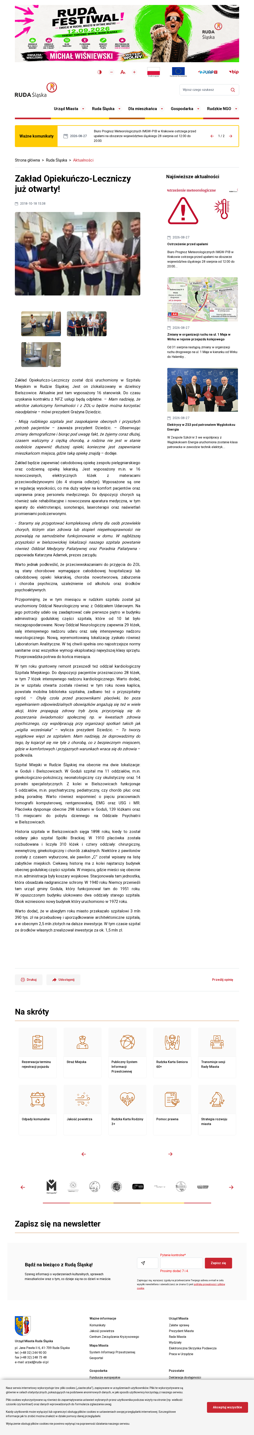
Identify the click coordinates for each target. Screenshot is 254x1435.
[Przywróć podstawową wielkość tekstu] (122, 72)
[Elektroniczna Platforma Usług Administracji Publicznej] (207, 72)
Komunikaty (97, 1325)
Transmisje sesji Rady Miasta (217, 1053)
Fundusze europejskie (104, 1377)
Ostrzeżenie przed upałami (146, 136)
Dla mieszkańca (142, 108)
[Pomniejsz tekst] (111, 72)
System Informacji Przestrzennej (112, 1352)
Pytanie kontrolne (173, 1255)
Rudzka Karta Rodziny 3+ (127, 1110)
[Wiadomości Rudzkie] (181, 1186)
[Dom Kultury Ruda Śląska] (159, 1186)
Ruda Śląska (103, 108)
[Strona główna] (36, 90)
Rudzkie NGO (219, 108)
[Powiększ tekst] (134, 72)
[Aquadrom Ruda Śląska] (203, 1187)
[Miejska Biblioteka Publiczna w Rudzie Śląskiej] (116, 1186)
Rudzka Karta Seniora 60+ (172, 1053)
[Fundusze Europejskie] (178, 72)
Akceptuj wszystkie (227, 1407)
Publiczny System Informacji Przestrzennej (127, 1053)
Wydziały (175, 1342)
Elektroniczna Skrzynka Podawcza (192, 1348)
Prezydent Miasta (181, 1331)
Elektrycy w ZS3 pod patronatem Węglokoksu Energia (202, 408)
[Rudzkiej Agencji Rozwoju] (73, 1186)
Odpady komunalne (38, 1110)
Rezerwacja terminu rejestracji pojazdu (38, 1053)
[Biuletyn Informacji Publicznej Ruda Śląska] (233, 72)
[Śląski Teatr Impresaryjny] (138, 1187)
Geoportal (96, 1358)
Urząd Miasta (66, 108)
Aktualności (83, 160)
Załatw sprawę (179, 1325)
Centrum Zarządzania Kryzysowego (114, 1337)
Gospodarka (182, 108)
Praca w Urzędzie (181, 1354)
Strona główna (27, 160)
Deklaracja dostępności (185, 1377)
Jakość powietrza (83, 1110)
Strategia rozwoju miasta (217, 1110)
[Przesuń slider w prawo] (170, 1154)
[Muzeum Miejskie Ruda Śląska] (95, 1186)
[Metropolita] (51, 1186)
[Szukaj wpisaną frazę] (234, 90)
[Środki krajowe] (153, 72)
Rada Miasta (177, 1337)
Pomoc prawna (172, 1110)
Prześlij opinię (222, 980)
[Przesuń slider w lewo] (84, 1154)
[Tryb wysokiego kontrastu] (100, 72)
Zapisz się (218, 1263)
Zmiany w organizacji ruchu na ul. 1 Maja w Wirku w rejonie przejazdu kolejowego (202, 318)
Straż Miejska (83, 1053)
